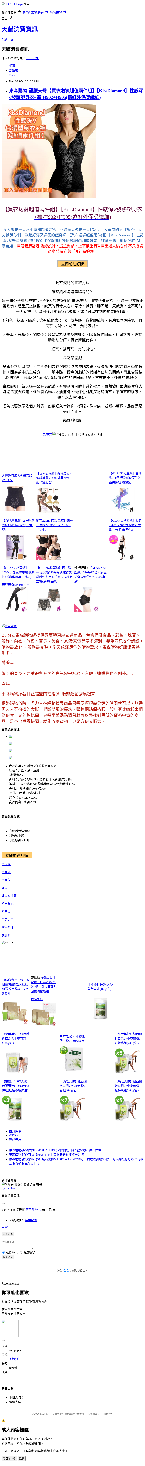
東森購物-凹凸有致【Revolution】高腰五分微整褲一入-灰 (47, 1154)
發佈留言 (8, 1257)
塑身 (5, 888)
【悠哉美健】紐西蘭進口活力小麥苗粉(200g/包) (15, 1038)
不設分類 (32, 58)
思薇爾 (47, 434)
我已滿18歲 (9, 1458)
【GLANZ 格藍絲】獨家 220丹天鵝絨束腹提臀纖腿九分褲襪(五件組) (125, 525)
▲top (5, 1226)
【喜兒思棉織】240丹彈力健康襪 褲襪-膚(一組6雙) (18, 525)
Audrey (13, 1135)
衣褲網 (6, 935)
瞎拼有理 (8, 927)
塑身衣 (6, 864)
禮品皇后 (37, 999)
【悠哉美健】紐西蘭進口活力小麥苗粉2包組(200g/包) (73, 1086)
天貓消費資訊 (20, 29)
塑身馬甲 (8, 919)
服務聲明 (108, 1413)
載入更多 (8, 1234)
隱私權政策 (94, 1413)
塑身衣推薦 (9, 895)
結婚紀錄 (31, 1220)
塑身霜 (6, 911)
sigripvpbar (8, 1188)
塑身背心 (8, 903)
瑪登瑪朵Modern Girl (15, 584)
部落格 (13, 70)
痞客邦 (30, 1209)
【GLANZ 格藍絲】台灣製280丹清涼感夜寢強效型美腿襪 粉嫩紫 (125, 478)
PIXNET (44, 1413)
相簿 (12, 65)
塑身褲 (6, 872)
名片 (12, 74)
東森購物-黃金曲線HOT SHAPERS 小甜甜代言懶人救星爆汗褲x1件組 (55, 1150)
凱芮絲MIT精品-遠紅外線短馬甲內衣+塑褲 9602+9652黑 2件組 (54, 525)
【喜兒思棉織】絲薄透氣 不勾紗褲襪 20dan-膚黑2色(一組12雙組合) (54, 478)
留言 (38, 1209)
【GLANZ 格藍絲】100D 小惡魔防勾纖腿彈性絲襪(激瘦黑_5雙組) (18, 572)
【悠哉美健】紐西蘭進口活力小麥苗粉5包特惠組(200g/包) (128, 1038)
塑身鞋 (6, 880)
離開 (21, 1458)
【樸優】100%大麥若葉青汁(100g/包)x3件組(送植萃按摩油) (15, 1086)
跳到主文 (8, 39)
